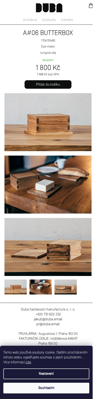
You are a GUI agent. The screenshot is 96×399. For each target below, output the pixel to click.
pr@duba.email (48, 324)
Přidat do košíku (48, 84)
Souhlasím (46, 388)
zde (28, 362)
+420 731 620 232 (48, 314)
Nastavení (46, 373)
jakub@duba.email (48, 319)
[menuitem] (30, 20)
